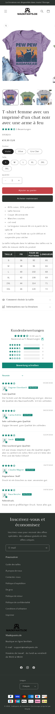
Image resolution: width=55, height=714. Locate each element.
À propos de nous (14, 571)
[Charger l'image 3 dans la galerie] (44, 97)
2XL (43, 162)
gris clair (34, 151)
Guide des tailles (13, 564)
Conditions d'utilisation (16, 609)
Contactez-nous (13, 577)
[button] (6, 11)
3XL (7, 169)
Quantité (5, 175)
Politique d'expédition (16, 583)
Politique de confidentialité (18, 602)
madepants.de (16, 706)
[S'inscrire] (46, 548)
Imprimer (10, 615)
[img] (8, 383)
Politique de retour (14, 596)
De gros (9, 590)
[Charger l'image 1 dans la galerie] (10, 97)
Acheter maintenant (27, 198)
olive (20, 151)
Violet (8, 151)
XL (32, 162)
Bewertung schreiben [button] (27, 365)
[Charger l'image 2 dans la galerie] (27, 97)
